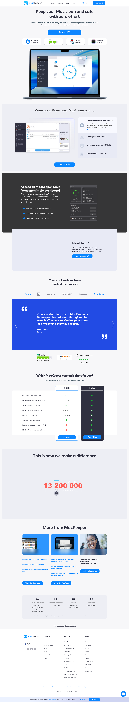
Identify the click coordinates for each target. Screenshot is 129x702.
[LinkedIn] (31, 649)
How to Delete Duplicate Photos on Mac (35, 570)
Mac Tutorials (89, 655)
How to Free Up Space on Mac (33, 564)
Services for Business (70, 674)
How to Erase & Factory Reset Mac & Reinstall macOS (64, 574)
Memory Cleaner (69, 655)
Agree (94, 699)
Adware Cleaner (69, 661)
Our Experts (88, 671)
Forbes (39, 332)
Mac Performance (90, 642)
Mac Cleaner (68, 642)
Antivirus (66, 658)
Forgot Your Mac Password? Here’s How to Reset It (63, 567)
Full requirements (37, 611)
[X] (35, 649)
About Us (46, 642)
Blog (67, 3)
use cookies (52, 699)
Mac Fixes (88, 645)
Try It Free (67, 437)
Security (87, 648)
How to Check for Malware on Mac (35, 559)
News (45, 651)
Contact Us (47, 655)
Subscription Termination (66, 687)
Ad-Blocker (67, 668)
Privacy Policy (82, 687)
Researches (88, 664)
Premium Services (69, 671)
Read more (90, 130)
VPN (65, 664)
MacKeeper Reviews (70, 677)
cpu (74, 626)
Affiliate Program (49, 645)
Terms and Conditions (49, 687)
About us (61, 3)
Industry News (89, 661)
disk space (69, 626)
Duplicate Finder (69, 648)
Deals (45, 658)
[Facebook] (28, 649)
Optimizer (67, 651)
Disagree (82, 699)
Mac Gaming (88, 668)
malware (60, 626)
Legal (45, 648)
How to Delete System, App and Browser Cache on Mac (62, 560)
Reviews (87, 658)
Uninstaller (67, 645)
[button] (16, 324)
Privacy (87, 651)
